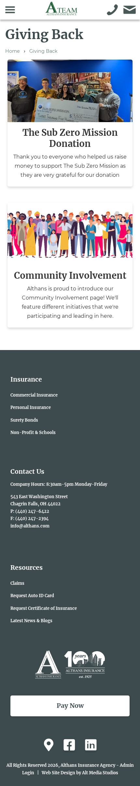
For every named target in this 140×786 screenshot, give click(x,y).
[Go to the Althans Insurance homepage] (61, 12)
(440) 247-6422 (32, 511)
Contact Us (27, 471)
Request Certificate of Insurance (43, 608)
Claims (17, 583)
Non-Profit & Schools (33, 432)
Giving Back (43, 51)
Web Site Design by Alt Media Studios (80, 772)
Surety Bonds (24, 420)
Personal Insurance (30, 407)
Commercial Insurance (34, 395)
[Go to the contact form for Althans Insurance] (130, 9)
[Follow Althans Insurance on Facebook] (69, 745)
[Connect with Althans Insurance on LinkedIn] (90, 745)
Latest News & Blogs (31, 620)
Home (12, 51)
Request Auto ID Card (32, 595)
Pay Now (70, 705)
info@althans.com (29, 525)
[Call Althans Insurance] (112, 9)
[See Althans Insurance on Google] (48, 745)
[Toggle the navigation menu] (10, 9)
